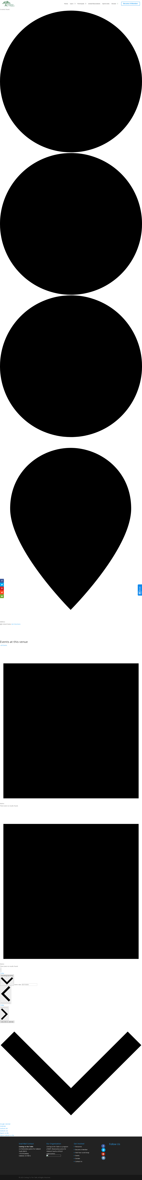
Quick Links (105, 3)
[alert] (71, 727)
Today (2, 973)
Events (77, 1155)
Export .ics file (4, 1133)
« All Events (3, 645)
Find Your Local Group (82, 1152)
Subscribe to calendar (7, 1022)
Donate (114, 3)
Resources (78, 1147)
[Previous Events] (1, 968)
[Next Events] (1, 971)
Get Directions (15, 624)
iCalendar (3, 1126)
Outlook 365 (4, 1128)
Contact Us (78, 1161)
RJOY (49, 1149)
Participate (80, 3)
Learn (71, 3)
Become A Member (130, 4)
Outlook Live (4, 1131)
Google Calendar (5, 1124)
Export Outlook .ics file (7, 1135)
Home (66, 3)
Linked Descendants (94, 3)
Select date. (18, 984)
